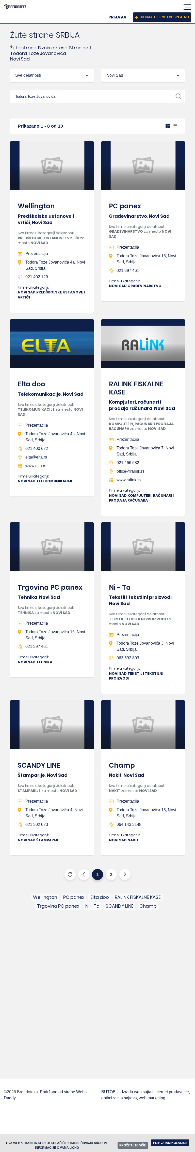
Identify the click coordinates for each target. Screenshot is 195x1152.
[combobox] (52, 75)
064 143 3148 (129, 824)
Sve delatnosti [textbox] (28, 75)
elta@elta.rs (36, 457)
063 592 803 (128, 658)
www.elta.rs (35, 466)
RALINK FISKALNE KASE (136, 388)
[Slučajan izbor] (70, 874)
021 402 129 (36, 277)
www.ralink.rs (129, 480)
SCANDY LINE (39, 765)
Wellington (36, 206)
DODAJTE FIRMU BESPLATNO (165, 17)
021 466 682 (128, 463)
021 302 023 (36, 824)
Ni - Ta (120, 587)
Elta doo (31, 384)
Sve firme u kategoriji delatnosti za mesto (51, 237)
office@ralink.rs (130, 471)
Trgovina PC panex (50, 587)
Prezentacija (36, 253)
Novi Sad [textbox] (114, 75)
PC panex (125, 206)
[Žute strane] (15, 7)
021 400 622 (36, 448)
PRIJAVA (117, 17)
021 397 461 (128, 270)
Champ (122, 765)
